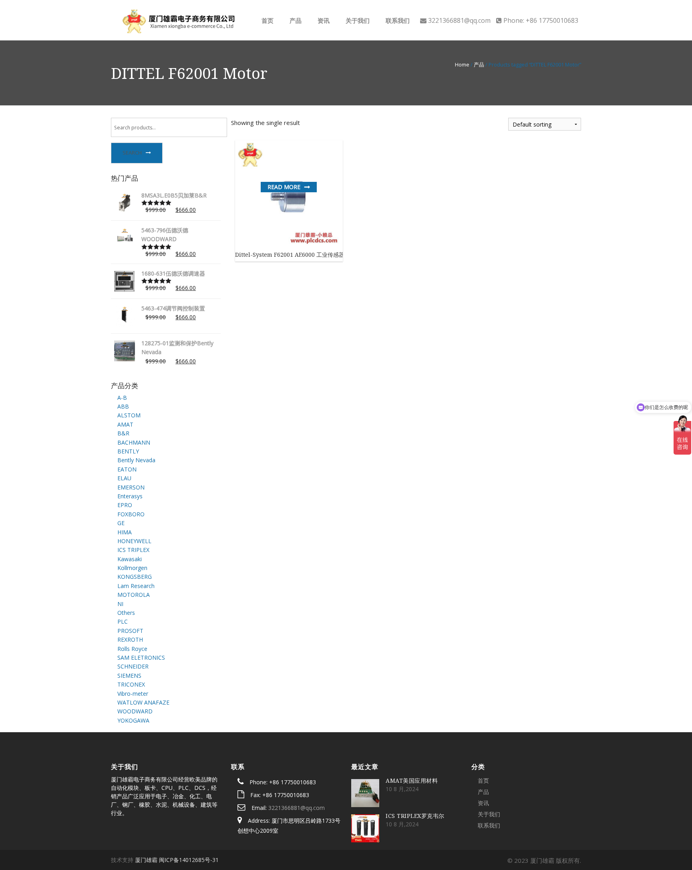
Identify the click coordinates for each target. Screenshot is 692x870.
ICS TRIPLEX (133, 550)
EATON (127, 469)
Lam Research (136, 586)
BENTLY (128, 451)
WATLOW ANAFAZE (143, 702)
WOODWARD (135, 711)
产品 (295, 20)
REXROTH (130, 639)
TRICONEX (131, 684)
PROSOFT (130, 630)
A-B (122, 397)
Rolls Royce (132, 648)
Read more (284, 187)
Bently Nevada (136, 460)
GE (121, 523)
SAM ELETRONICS (141, 657)
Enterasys (130, 496)
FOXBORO (131, 514)
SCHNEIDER (133, 666)
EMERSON (131, 487)
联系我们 (397, 20)
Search (132, 152)
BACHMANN (133, 442)
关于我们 (357, 20)
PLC (122, 621)
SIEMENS (129, 675)
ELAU (124, 478)
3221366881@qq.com (296, 808)
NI (120, 604)
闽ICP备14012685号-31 (189, 860)
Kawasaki (129, 559)
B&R (123, 433)
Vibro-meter (132, 693)
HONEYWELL (134, 541)
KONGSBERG (134, 576)
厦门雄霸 (146, 860)
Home (462, 64)
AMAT (125, 424)
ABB (123, 406)
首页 (267, 20)
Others (126, 612)
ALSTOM (129, 415)
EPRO (124, 505)
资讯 (323, 20)
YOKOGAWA (133, 720)
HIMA (124, 532)
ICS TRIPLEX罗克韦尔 (415, 816)
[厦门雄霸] (177, 19)
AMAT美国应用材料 (412, 780)
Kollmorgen (132, 568)
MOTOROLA (133, 594)
